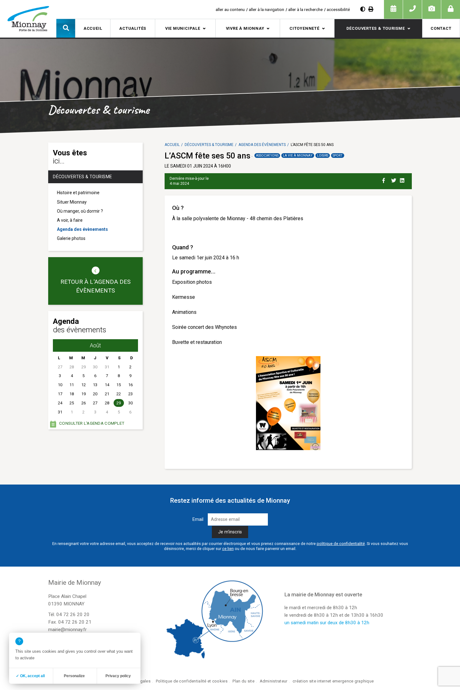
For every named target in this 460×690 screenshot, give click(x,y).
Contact (441, 28)
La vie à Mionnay (298, 155)
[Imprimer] (370, 9)
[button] (65, 28)
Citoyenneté (304, 28)
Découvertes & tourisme (375, 28)
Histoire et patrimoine (78, 192)
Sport (338, 155)
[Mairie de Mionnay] (28, 18)
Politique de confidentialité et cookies (191, 681)
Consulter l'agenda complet (91, 423)
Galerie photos (71, 238)
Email (197, 519)
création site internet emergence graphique (333, 681)
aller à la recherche (305, 9)
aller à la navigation (266, 9)
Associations (267, 155)
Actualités (132, 28)
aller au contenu (230, 9)
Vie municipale (182, 28)
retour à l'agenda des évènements (95, 286)
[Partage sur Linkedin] (403, 179)
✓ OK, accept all (30, 676)
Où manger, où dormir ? (80, 211)
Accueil (93, 28)
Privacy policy (118, 676)
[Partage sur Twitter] (394, 179)
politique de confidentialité (341, 543)
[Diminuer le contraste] (362, 9)
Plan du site (243, 681)
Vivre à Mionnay (245, 28)
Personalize (74, 676)
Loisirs (322, 155)
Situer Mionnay (72, 202)
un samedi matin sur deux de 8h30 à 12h (326, 622)
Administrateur (274, 681)
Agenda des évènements (82, 229)
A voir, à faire (70, 220)
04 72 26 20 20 (72, 614)
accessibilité (338, 9)
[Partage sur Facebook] (385, 179)
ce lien (228, 548)
